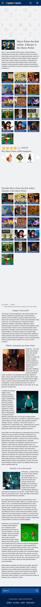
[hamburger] (3, 3)
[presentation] (3, 157)
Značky (23, 602)
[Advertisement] (20, 22)
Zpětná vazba (30, 602)
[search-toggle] (30, 3)
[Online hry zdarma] (13, 3)
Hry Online (16, 602)
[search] (37, 590)
